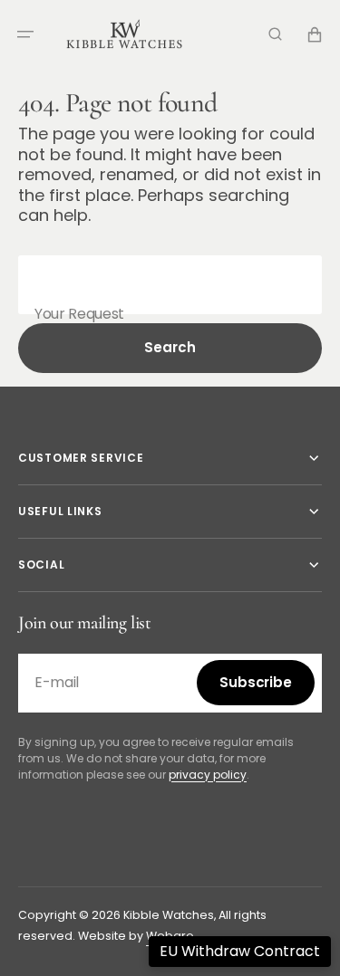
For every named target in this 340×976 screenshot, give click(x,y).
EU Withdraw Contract (240, 951)
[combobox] (170, 284)
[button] (25, 34)
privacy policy (208, 774)
